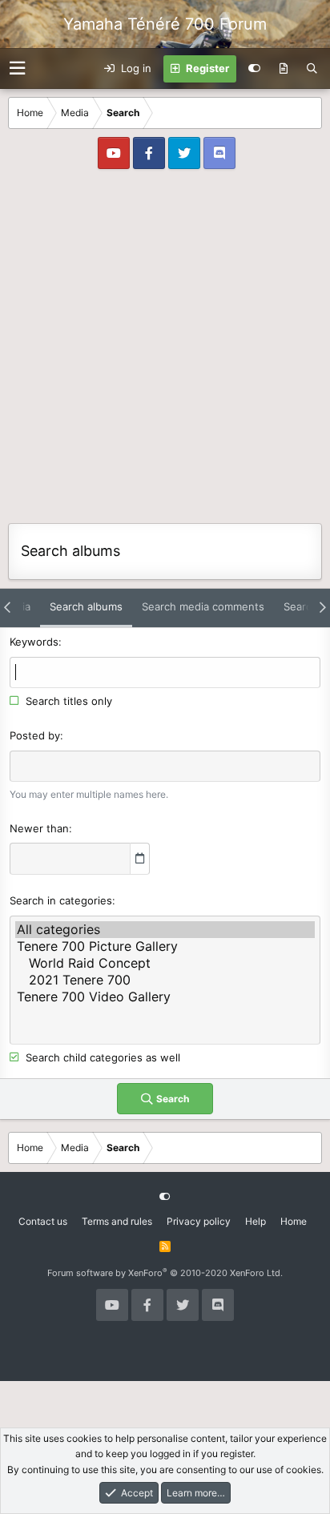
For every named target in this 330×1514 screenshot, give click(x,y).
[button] (17, 68)
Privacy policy (199, 1221)
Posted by (35, 735)
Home (293, 1221)
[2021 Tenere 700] (165, 980)
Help (255, 1221)
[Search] (312, 69)
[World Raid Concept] (165, 963)
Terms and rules (117, 1221)
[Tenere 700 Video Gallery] (165, 997)
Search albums (86, 606)
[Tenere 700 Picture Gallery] (165, 946)
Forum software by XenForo (165, 1272)
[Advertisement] (165, 350)
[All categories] (165, 929)
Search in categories (61, 900)
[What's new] (283, 69)
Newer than (39, 828)
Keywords (34, 641)
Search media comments (203, 606)
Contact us (42, 1221)
